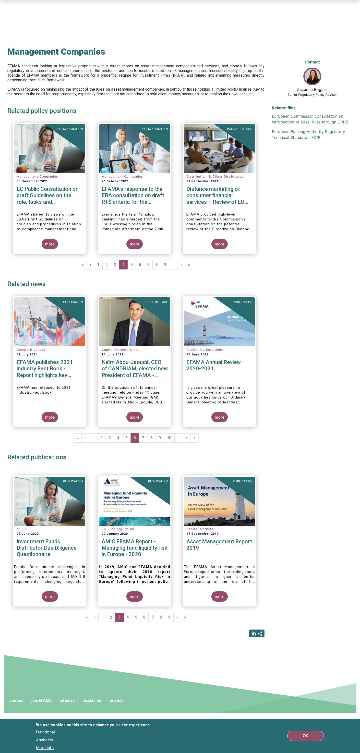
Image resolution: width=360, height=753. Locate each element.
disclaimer (92, 700)
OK (306, 736)
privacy (116, 700)
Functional (45, 731)
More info (45, 747)
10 (171, 438)
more (50, 244)
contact (16, 700)
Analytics (44, 739)
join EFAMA (41, 700)
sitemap (67, 700)
